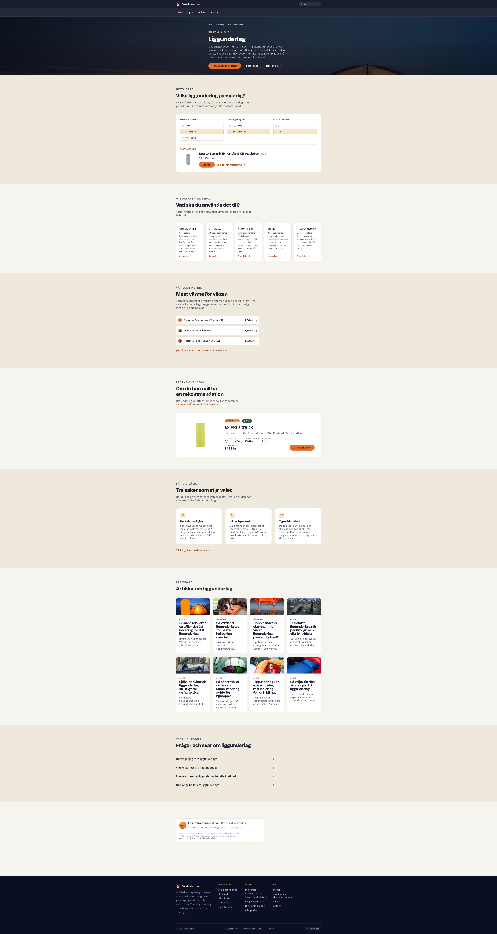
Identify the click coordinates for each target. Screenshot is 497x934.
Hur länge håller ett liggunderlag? (197, 785)
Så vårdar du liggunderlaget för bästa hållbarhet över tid (227, 630)
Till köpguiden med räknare (191, 550)
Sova (228, 24)
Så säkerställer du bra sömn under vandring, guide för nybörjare (228, 689)
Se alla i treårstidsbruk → (231, 164)
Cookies (261, 929)
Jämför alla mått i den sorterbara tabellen (200, 350)
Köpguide (223, 894)
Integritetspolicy (231, 929)
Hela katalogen (226, 906)
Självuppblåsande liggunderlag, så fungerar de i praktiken (193, 687)
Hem (210, 24)
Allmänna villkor (248, 929)
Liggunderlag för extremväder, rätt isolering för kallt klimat (266, 687)
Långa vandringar (255, 901)
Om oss (276, 901)
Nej (280, 132)
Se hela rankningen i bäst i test (195, 404)
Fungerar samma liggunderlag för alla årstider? (206, 776)
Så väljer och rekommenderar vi (282, 895)
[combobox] (310, 4)
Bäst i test (252, 65)
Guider (202, 12)
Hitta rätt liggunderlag (225, 65)
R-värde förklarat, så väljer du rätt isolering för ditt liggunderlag (193, 628)
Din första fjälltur (255, 905)
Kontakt (276, 905)
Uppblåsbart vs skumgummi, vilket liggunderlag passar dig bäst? (266, 630)
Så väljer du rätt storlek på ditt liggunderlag (302, 685)
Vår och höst (190, 132)
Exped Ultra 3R (239, 427)
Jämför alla (272, 65)
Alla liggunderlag (227, 889)
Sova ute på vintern (256, 897)
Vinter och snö (191, 138)
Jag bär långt (237, 125)
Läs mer (206, 164)
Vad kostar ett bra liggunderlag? (196, 767)
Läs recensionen (302, 447)
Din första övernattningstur (254, 891)
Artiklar (214, 12)
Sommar (189, 125)
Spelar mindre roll (239, 132)
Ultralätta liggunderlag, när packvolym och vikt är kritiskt (303, 628)
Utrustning (184, 12)
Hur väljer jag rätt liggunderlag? (196, 759)
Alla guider (251, 910)
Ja (279, 125)
